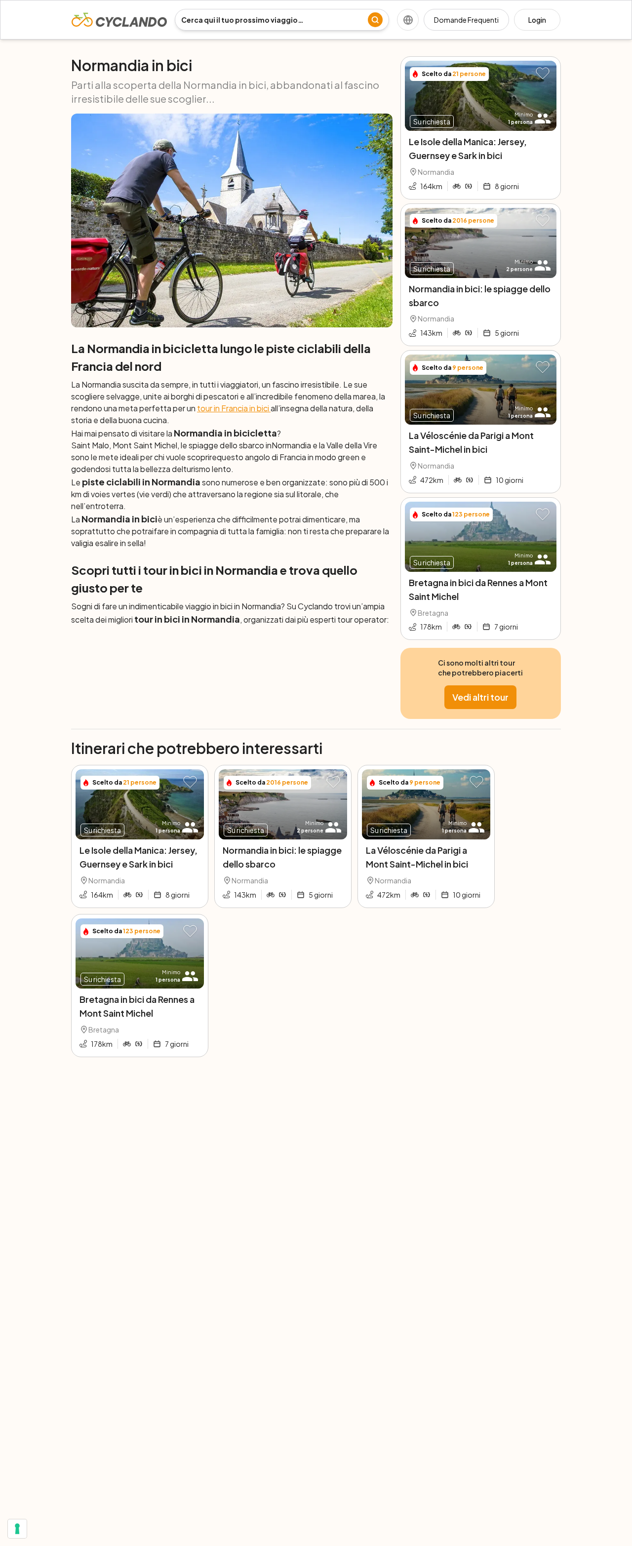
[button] (543, 74)
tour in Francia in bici (234, 408)
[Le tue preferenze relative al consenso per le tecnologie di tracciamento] (17, 1528)
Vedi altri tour (480, 697)
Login (537, 19)
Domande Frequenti (466, 19)
